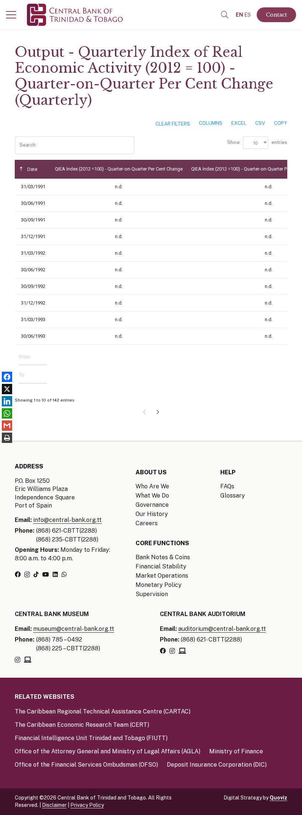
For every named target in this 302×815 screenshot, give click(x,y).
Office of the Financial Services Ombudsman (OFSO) (86, 764)
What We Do (152, 495)
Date (31, 169)
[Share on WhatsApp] (7, 413)
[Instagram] (27, 574)
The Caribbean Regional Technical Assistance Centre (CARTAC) (102, 711)
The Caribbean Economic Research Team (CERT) (82, 724)
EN (239, 15)
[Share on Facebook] (7, 377)
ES (247, 15)
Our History (152, 513)
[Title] (27, 660)
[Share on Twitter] (7, 389)
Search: (29, 145)
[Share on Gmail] (7, 425)
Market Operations (162, 575)
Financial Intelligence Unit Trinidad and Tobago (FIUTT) (91, 738)
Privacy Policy (87, 805)
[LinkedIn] (55, 574)
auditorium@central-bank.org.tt (222, 628)
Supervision (152, 594)
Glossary (232, 495)
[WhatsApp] (64, 574)
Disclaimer (54, 805)
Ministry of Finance (236, 751)
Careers (147, 523)
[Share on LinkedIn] (7, 401)
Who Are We (152, 486)
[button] (11, 15)
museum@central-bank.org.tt (73, 628)
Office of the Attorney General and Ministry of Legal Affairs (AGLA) (107, 751)
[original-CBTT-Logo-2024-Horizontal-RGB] (75, 15)
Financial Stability (161, 566)
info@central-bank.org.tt (67, 519)
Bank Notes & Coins (163, 557)
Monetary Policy (159, 584)
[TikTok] (36, 574)
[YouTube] (45, 574)
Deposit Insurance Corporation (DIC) (217, 764)
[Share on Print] (7, 438)
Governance (152, 504)
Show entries (257, 142)
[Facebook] (18, 574)
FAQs (227, 486)
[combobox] (255, 142)
